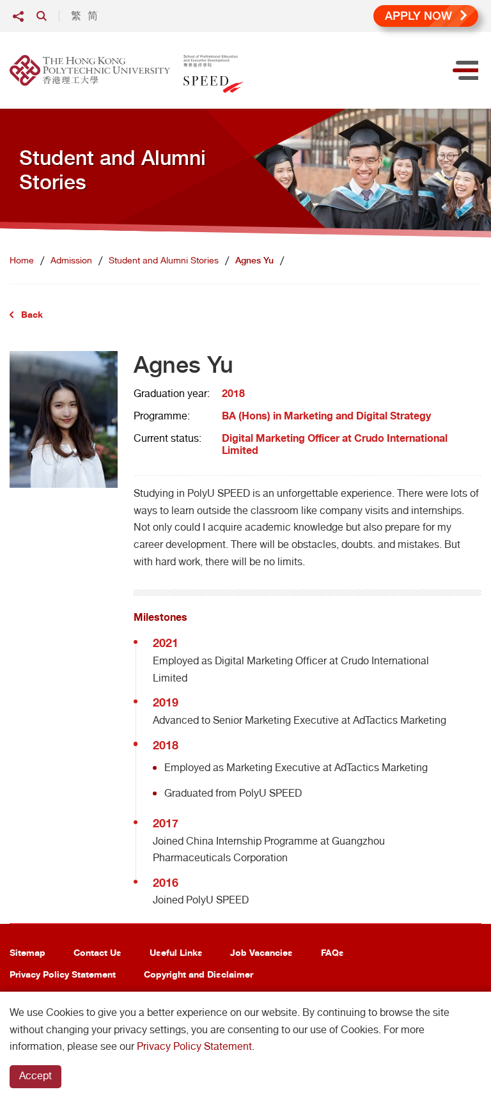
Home (22, 260)
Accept (35, 1076)
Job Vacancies (261, 952)
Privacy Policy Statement (63, 974)
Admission (71, 260)
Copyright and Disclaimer (198, 974)
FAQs (332, 952)
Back (32, 314)
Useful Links (176, 952)
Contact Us (97, 952)
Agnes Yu (254, 260)
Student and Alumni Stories (164, 260)
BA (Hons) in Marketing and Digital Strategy (326, 415)
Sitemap (27, 952)
